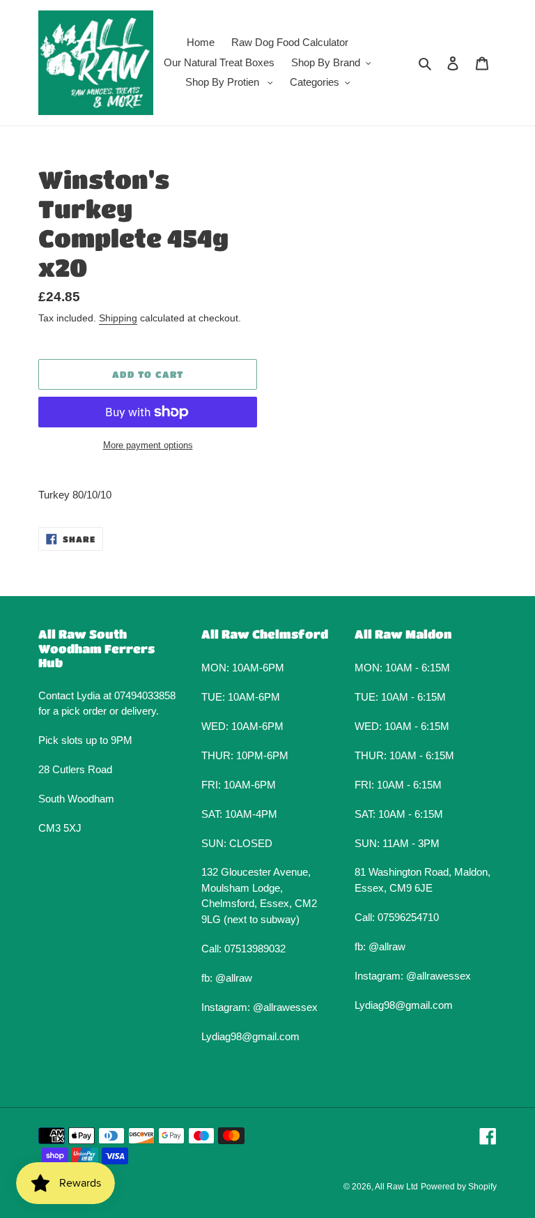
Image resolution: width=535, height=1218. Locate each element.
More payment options (148, 445)
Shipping (118, 317)
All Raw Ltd (396, 1187)
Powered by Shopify (459, 1187)
